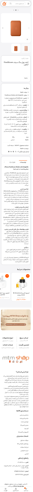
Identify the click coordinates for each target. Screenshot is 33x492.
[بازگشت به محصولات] (16, 10)
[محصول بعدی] (14, 10)
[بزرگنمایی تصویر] (27, 39)
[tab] (23, 162)
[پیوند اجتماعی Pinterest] (13, 151)
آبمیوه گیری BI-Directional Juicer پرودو (20, 294)
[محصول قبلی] (18, 10)
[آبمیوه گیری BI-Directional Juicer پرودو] (20, 282)
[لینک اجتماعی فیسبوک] (18, 151)
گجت (22, 58)
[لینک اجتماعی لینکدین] (11, 151)
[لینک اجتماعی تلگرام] (9, 151)
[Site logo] (4, 3)
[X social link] (16, 151)
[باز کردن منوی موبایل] (28, 3)
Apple (25, 78)
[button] (29, 28)
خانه (27, 58)
